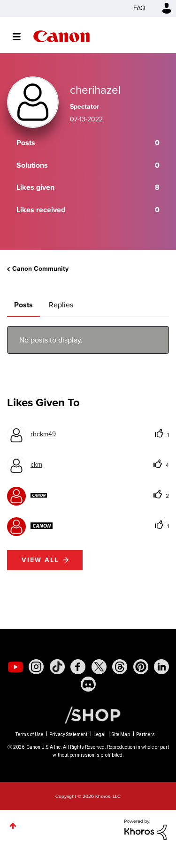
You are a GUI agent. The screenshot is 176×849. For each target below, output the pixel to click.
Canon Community (61, 36)
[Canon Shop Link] (88, 714)
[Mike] (27, 495)
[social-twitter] (99, 666)
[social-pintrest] (140, 666)
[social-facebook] (77, 666)
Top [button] (13, 826)
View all (40, 560)
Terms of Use (29, 734)
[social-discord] (88, 684)
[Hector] (30, 525)
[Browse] (21, 36)
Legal (99, 734)
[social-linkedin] (161, 666)
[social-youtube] (15, 666)
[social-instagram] (36, 666)
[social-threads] (119, 666)
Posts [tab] (23, 304)
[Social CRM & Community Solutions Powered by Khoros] (145, 828)
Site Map (121, 734)
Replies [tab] (61, 304)
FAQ (139, 8)
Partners (145, 734)
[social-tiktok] (57, 666)
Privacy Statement (68, 734)
